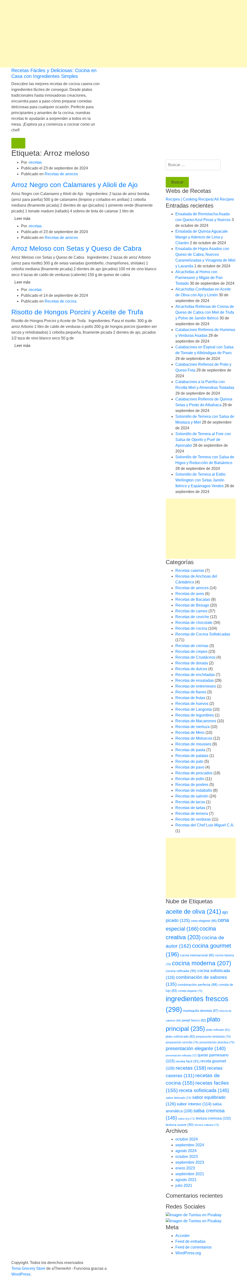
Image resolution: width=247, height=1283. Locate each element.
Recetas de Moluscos (193, 738)
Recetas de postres (191, 785)
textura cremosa (213, 1118)
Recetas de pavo (189, 767)
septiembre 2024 (189, 1145)
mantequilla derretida (200, 1011)
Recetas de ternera (191, 813)
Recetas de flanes (190, 692)
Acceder (182, 1236)
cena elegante (204, 921)
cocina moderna (201, 963)
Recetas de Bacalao (192, 599)
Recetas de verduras (193, 819)
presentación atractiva (216, 1042)
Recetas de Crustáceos (195, 657)
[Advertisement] (123, 34)
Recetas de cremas (191, 646)
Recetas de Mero (190, 732)
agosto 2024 (186, 1151)
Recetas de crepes (191, 651)
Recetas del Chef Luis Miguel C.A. (204, 825)
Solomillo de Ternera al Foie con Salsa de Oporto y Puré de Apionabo (203, 439)
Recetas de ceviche (192, 617)
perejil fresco (194, 1020)
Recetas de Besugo (192, 605)
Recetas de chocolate (194, 623)
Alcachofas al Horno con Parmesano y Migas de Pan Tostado (199, 277)
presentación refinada (181, 1055)
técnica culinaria (207, 1124)
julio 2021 (183, 1185)
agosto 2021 (186, 1180)
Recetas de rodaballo (193, 790)
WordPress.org (188, 1253)
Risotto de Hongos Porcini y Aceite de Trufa (77, 312)
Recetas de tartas (190, 808)
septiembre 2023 (189, 1162)
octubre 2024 (186, 1139)
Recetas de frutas (190, 698)
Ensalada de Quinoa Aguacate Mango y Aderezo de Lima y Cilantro (201, 237)
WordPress (20, 1274)
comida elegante (190, 990)
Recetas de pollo (189, 779)
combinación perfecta (198, 984)
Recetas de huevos (191, 704)
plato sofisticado (180, 1036)
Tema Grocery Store (28, 1268)
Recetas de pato (189, 761)
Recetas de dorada (191, 663)
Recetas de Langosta (193, 709)
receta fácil (187, 1061)
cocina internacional (197, 955)
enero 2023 (185, 1168)
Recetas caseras (189, 570)
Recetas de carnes (191, 611)
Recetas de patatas (191, 756)
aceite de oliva (193, 911)
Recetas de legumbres (194, 715)
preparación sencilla (182, 1042)
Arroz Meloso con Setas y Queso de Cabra (76, 248)
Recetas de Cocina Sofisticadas (202, 634)
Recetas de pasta (190, 750)
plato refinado (218, 1030)
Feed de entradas (190, 1241)
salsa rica (186, 1118)
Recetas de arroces (61, 174)
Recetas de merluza (192, 727)
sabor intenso (194, 1104)
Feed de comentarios (193, 1247)
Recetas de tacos (190, 802)
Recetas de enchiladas (195, 675)
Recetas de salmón (191, 796)
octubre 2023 (186, 1157)
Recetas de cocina (60, 301)
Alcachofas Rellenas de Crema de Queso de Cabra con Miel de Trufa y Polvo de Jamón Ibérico (204, 312)
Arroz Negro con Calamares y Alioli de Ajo (74, 185)
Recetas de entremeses (195, 686)
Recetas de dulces (191, 669)
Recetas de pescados (194, 773)
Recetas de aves (189, 594)
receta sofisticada (204, 1090)
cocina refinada (181, 971)
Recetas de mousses (193, 744)
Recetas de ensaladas (194, 680)
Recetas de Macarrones (195, 721)
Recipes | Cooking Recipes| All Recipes (200, 199)
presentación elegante (196, 1048)
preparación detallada (213, 1036)
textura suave (180, 1125)
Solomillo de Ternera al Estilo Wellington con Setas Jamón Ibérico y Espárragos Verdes (200, 480)
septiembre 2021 (189, 1174)
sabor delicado (178, 1097)
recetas (35, 162)
